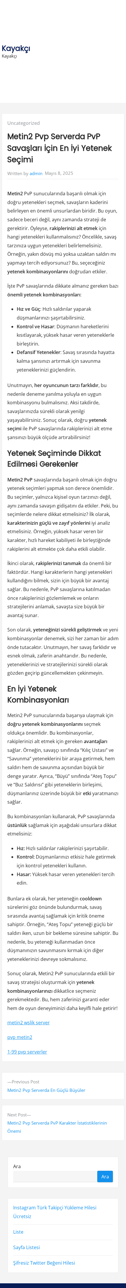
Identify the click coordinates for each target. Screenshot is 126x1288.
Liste (18, 1232)
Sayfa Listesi (26, 1247)
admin (36, 173)
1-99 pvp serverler (27, 1052)
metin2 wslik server (28, 1022)
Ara (17, 1166)
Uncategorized (23, 123)
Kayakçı (16, 48)
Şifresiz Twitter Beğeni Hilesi (44, 1263)
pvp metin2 (19, 1037)
